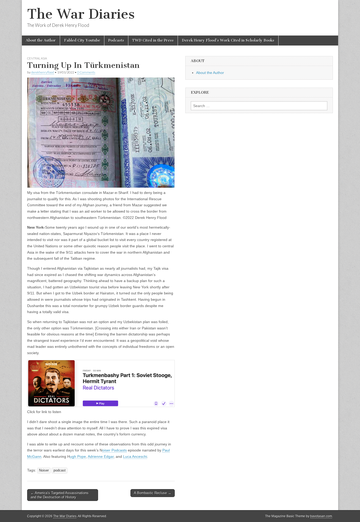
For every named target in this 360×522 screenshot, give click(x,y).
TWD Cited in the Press (153, 40)
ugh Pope (78, 456)
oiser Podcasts (114, 450)
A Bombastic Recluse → (152, 493)
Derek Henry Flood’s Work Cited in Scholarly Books (228, 40)
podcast (59, 470)
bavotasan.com (321, 516)
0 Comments (86, 72)
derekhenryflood (42, 72)
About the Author (41, 40)
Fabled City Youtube (82, 40)
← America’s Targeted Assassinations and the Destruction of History (60, 495)
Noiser (44, 470)
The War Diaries (81, 14)
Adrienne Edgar (101, 456)
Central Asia (37, 58)
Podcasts (116, 40)
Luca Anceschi (135, 456)
